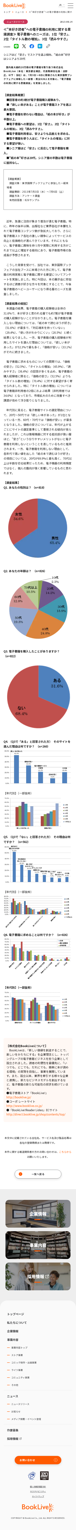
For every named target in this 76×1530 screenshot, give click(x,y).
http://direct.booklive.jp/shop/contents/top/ (35, 1114)
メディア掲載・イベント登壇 (26, 1419)
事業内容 (12, 1340)
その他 (14, 1385)
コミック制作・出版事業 (24, 1362)
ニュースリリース (16, 21)
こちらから (65, 1152)
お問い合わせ (27, 1460)
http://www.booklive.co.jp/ (24, 1106)
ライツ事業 (17, 1370)
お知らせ (16, 1411)
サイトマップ (38, 1496)
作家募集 (12, 1430)
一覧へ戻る (38, 1174)
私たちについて (17, 1322)
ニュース (19, 11)
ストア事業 (17, 1355)
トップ (7, 11)
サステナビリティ (38, 1491)
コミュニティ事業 (20, 1377)
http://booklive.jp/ (18, 1097)
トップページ (15, 1314)
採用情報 (12, 1439)
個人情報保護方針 (38, 1486)
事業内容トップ (19, 1347)
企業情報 (12, 1331)
